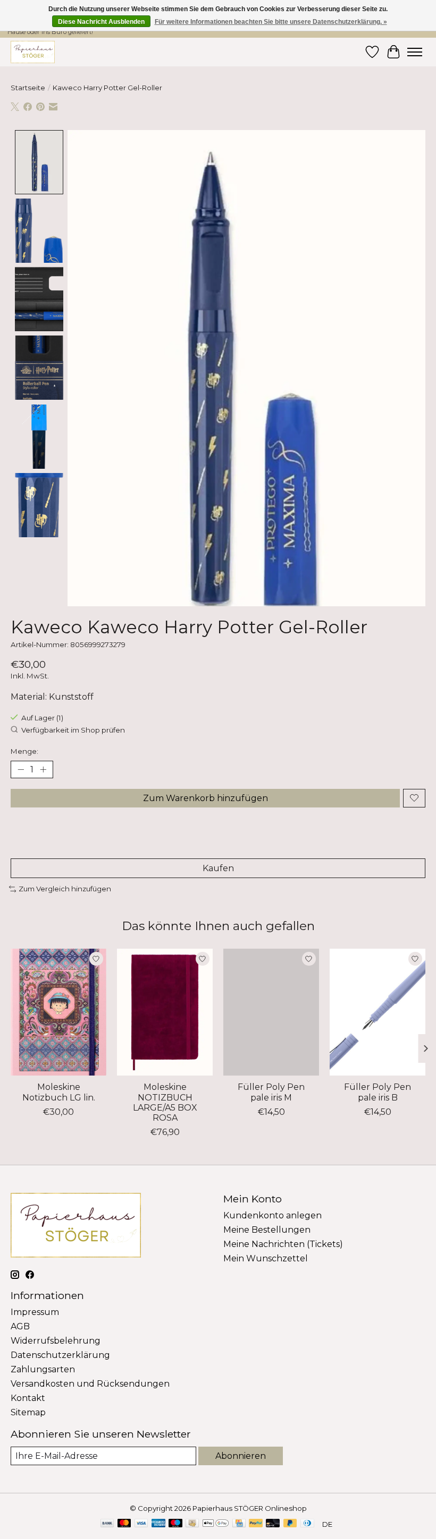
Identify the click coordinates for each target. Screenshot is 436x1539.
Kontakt (28, 1398)
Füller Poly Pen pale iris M (271, 1092)
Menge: (24, 751)
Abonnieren (240, 1456)
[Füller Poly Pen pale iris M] (271, 1012)
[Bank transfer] (107, 1524)
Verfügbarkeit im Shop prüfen (73, 730)
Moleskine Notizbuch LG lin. (58, 1092)
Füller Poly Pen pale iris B (377, 1092)
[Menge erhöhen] (43, 769)
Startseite (28, 87)
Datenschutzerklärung (60, 1355)
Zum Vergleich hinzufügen (65, 888)
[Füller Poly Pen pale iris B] (377, 1012)
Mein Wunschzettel (265, 1258)
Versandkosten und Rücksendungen (90, 1384)
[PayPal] (256, 1524)
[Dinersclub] (307, 1524)
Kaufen (218, 868)
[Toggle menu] (414, 52)
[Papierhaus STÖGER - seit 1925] (33, 52)
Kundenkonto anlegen (272, 1215)
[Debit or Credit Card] (273, 1524)
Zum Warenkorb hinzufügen (205, 798)
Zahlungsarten (43, 1369)
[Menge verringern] (21, 769)
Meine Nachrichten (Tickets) (283, 1244)
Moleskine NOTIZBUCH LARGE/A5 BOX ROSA (165, 1102)
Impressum (35, 1312)
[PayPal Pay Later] (290, 1524)
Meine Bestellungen (267, 1230)
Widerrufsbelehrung (55, 1341)
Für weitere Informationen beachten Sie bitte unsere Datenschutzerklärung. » (271, 21)
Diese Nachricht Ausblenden (101, 21)
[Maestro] (175, 1524)
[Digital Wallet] (216, 1524)
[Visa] (141, 1524)
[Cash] (192, 1524)
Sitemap (28, 1412)
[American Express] (158, 1524)
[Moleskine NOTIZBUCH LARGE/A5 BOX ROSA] (165, 1012)
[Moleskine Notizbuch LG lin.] (58, 1012)
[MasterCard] (124, 1524)
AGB (20, 1326)
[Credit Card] (239, 1524)
